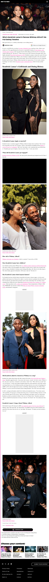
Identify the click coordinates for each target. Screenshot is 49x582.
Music (12, 525)
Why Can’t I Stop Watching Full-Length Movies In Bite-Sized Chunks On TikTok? (17, 535)
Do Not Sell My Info (7, 574)
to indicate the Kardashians (22, 284)
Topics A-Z (30, 571)
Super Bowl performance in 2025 (18, 55)
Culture (19, 577)
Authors (30, 574)
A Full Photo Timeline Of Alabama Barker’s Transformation (13, 534)
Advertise (30, 568)
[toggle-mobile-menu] (47, 1)
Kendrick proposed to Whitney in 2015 (11, 155)
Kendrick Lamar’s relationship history (24, 61)
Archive (30, 577)
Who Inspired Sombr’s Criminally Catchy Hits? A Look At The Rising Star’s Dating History (19, 532)
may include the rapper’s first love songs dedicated (32, 406)
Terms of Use (5, 571)
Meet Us (4, 577)
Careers (19, 574)
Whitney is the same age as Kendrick (11, 259)
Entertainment (9, 32)
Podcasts (19, 568)
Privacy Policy (6, 568)
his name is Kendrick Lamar (25, 48)
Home (4, 32)
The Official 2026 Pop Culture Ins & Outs (10, 537)
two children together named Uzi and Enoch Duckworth (34, 265)
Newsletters (20, 571)
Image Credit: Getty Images (9, 137)
